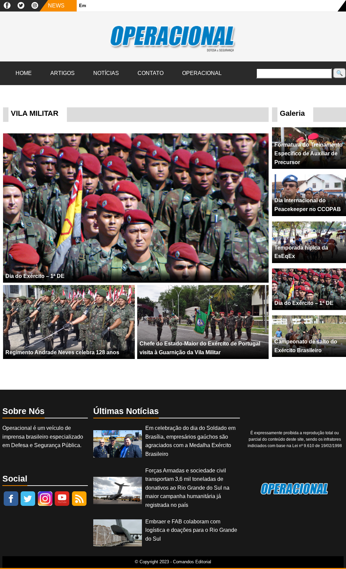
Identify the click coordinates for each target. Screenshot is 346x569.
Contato (151, 73)
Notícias (106, 73)
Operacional (202, 73)
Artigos (62, 73)
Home (24, 73)
